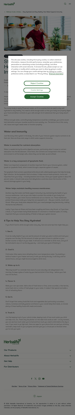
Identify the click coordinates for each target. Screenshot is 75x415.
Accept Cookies (37, 97)
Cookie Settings (37, 90)
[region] (37, 81)
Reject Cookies (37, 83)
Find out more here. (56, 74)
